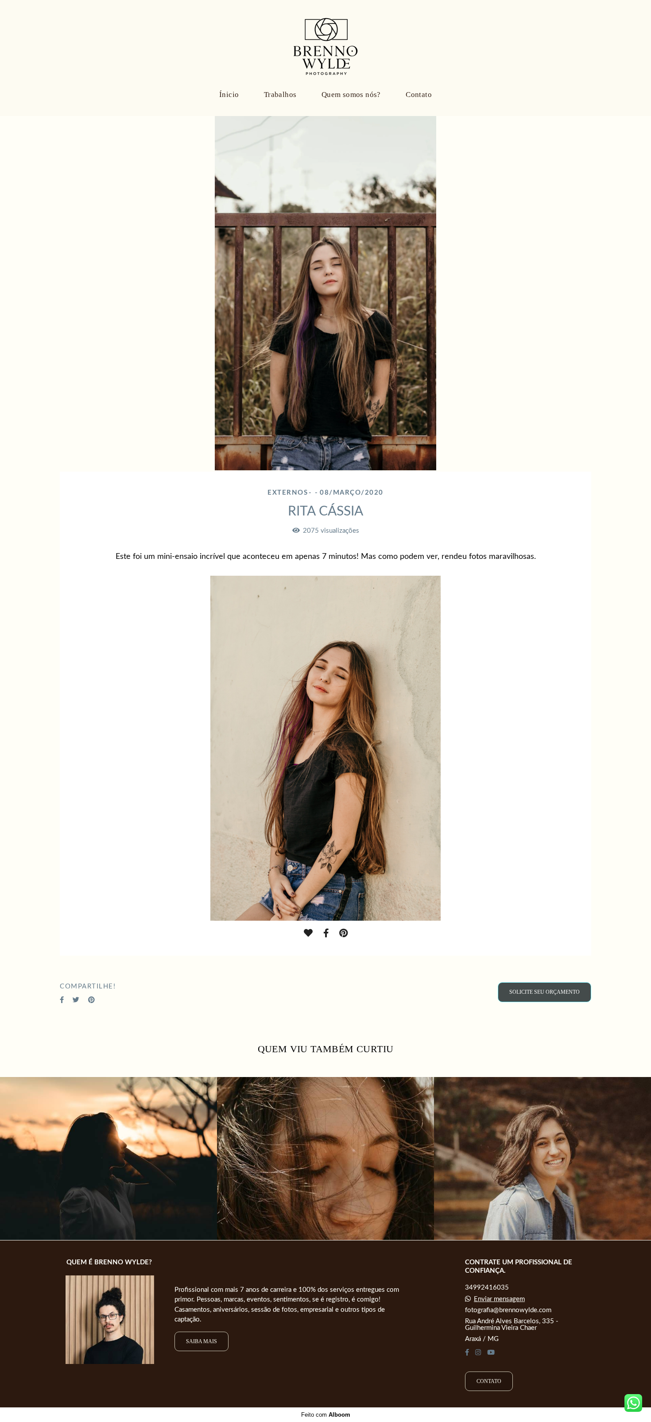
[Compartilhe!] (326, 933)
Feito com (325, 1414)
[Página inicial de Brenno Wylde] (325, 42)
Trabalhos (280, 94)
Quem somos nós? (351, 94)
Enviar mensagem (499, 1299)
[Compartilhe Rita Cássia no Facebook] (62, 1000)
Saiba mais (201, 1341)
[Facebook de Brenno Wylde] (467, 1352)
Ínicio (229, 94)
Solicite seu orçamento (544, 992)
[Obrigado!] (308, 933)
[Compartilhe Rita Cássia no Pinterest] (91, 1000)
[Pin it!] (343, 933)
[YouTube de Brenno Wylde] (491, 1352)
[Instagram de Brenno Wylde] (478, 1352)
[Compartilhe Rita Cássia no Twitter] (76, 1000)
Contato (419, 94)
